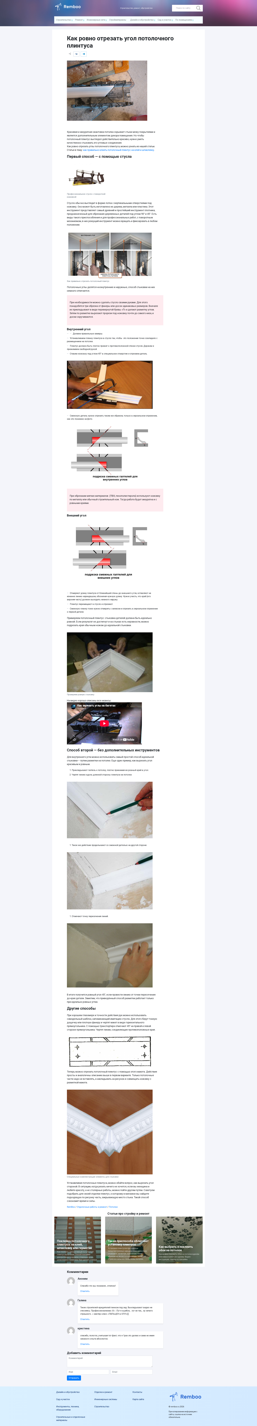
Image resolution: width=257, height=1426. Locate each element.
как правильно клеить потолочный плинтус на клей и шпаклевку (118, 150)
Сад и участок (164, 20)
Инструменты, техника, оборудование (67, 1408)
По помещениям (183, 20)
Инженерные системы (105, 1399)
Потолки (113, 1207)
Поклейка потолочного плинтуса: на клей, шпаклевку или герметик (74, 1244)
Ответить (85, 1291)
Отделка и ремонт (103, 1392)
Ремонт (79, 20)
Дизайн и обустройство (142, 20)
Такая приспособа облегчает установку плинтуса (128, 1242)
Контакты (137, 1392)
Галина (82, 1300)
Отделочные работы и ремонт (92, 1207)
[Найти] (198, 8)
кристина (84, 1328)
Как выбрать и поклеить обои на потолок (176, 1248)
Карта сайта (138, 1399)
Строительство (63, 20)
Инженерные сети (96, 20)
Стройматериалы (117, 20)
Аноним (83, 1278)
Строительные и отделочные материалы (70, 1418)
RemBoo (71, 1207)
